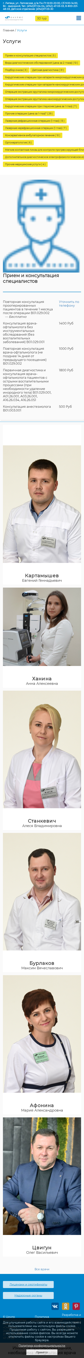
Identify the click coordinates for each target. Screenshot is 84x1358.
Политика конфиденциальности (42, 1345)
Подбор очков (16, 70)
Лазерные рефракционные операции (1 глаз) (34, 120)
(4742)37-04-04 (36, 6)
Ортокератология (18, 142)
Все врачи (42, 1269)
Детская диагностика (48, 70)
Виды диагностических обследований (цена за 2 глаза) (41, 62)
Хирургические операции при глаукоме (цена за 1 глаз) (41, 106)
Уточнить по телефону (69, 303)
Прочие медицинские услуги (25, 164)
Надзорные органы (28, 1295)
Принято (42, 1352)
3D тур (42, 18)
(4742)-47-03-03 (55, 6)
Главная (8, 30)
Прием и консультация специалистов (30, 55)
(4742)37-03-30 (44, 8)
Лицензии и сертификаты (28, 1284)
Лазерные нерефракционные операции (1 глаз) (36, 128)
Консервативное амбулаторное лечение (32, 135)
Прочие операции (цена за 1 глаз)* (29, 113)
